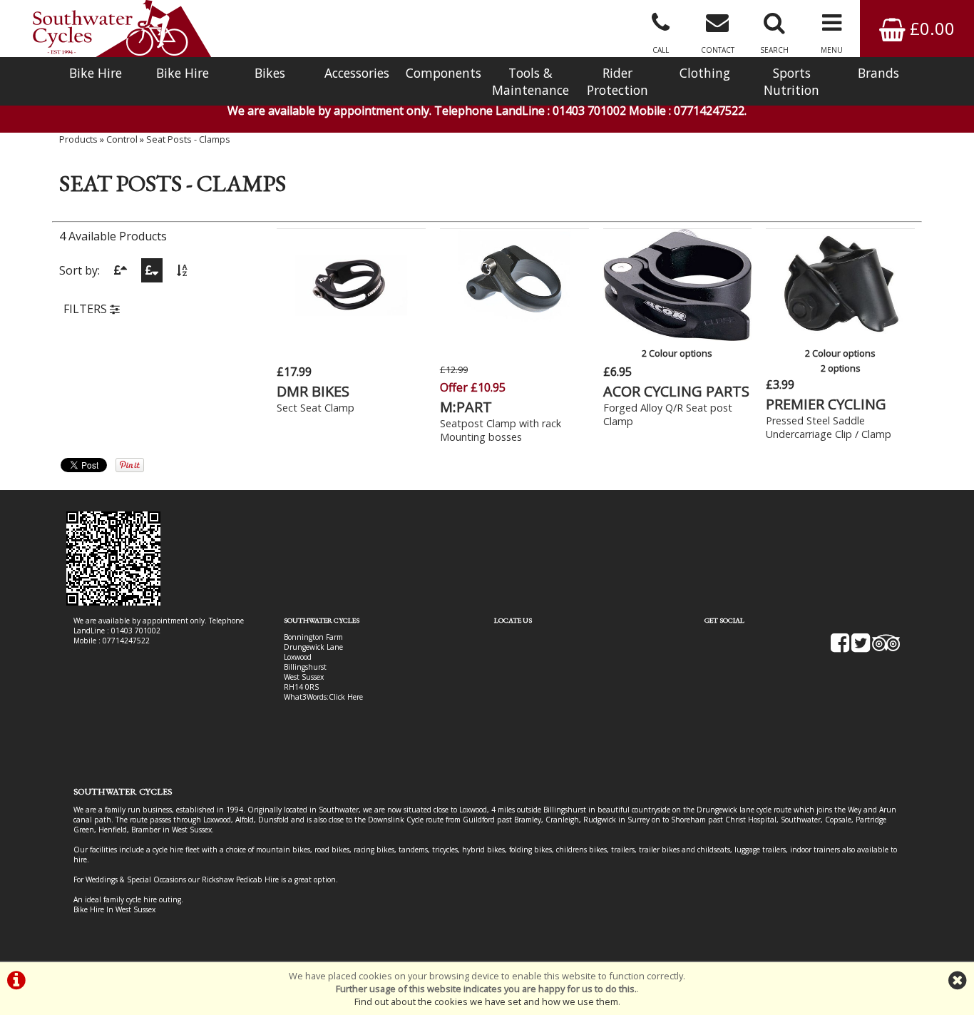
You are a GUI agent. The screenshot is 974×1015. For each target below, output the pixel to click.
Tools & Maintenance (530, 81)
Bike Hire (95, 72)
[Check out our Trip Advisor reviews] (886, 648)
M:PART (466, 407)
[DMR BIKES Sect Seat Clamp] (351, 337)
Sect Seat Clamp (315, 407)
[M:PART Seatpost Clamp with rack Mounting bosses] (514, 337)
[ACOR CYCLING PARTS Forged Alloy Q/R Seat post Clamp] (677, 337)
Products (78, 139)
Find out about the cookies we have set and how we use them (486, 1001)
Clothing (705, 72)
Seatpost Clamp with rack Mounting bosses (500, 430)
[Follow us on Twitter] (860, 648)
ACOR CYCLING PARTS (676, 391)
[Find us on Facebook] (840, 648)
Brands (878, 72)
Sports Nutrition (791, 81)
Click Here (346, 697)
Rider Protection (617, 81)
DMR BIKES (313, 391)
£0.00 (930, 28)
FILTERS (86, 309)
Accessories (356, 72)
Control (122, 139)
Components (443, 72)
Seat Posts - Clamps (188, 139)
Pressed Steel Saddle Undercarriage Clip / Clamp (828, 427)
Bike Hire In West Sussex (114, 909)
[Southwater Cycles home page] (122, 28)
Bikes (270, 72)
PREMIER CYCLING (826, 404)
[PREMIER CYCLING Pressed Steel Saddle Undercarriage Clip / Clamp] (840, 337)
